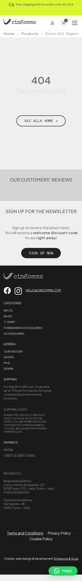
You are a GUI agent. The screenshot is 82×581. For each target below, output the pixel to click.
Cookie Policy (41, 539)
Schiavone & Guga (66, 558)
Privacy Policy (59, 533)
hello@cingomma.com (43, 290)
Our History (13, 351)
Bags (8, 316)
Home (9, 33)
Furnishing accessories (23, 327)
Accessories (14, 333)
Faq (7, 362)
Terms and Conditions (25, 533)
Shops (9, 357)
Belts (8, 310)
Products (29, 33)
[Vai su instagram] (18, 291)
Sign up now (41, 253)
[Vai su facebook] (7, 290)
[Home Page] (20, 23)
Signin (8, 368)
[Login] (52, 23)
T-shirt (9, 321)
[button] (63, 571)
